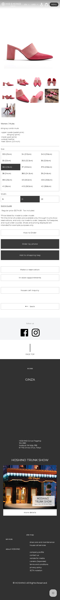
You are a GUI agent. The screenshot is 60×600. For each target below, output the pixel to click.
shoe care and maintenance (42, 542)
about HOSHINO (13, 549)
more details (30, 512)
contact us (34, 555)
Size (2, 149)
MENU (54, 4)
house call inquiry (30, 290)
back (32, 306)
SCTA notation (36, 570)
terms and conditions (39, 564)
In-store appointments (30, 278)
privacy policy (36, 567)
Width (3, 194)
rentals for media (37, 558)
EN (25, 4)
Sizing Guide (6, 206)
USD (34, 4)
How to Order (30, 233)
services (9, 539)
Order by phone (30, 244)
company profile (37, 552)
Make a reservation (30, 270)
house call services (38, 545)
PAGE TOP (30, 354)
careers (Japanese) (38, 561)
